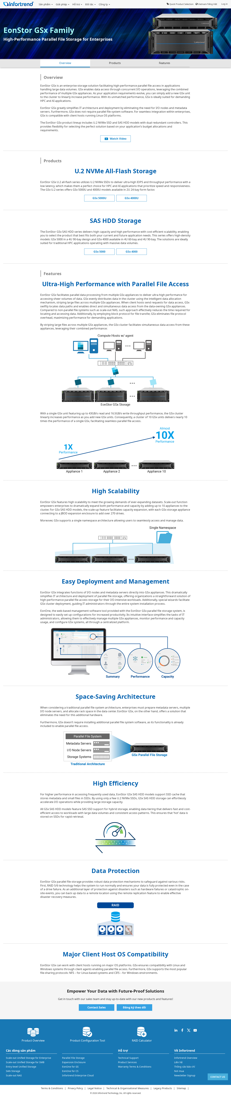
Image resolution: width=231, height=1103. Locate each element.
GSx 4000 (131, 251)
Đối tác (89, 4)
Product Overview (33, 1040)
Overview (65, 63)
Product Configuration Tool (87, 1040)
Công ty (103, 4)
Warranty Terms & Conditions (134, 1066)
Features (164, 63)
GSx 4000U (131, 198)
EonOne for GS (70, 1066)
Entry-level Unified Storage (21, 1066)
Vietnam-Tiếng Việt (207, 4)
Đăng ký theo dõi (134, 1007)
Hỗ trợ (76, 4)
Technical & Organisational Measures (127, 1088)
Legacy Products (163, 1088)
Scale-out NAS (14, 1075)
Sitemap (181, 1088)
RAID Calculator (142, 1040)
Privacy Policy (75, 1088)
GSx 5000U (99, 198)
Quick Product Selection (181, 4)
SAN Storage (13, 1071)
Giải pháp (62, 4)
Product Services (127, 1062)
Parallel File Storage (73, 1057)
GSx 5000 (99, 251)
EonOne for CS (70, 1071)
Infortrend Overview (185, 1057)
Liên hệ (178, 1062)
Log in (224, 3)
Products (115, 63)
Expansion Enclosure (74, 1062)
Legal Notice (95, 1088)
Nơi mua (179, 1071)
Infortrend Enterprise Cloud (78, 1075)
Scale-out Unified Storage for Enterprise (28, 1057)
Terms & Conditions (52, 1088)
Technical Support (128, 1057)
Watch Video (118, 138)
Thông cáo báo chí (184, 1066)
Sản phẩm (45, 4)
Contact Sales (96, 1007)
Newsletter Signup (184, 1075)
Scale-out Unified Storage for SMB (25, 1062)
